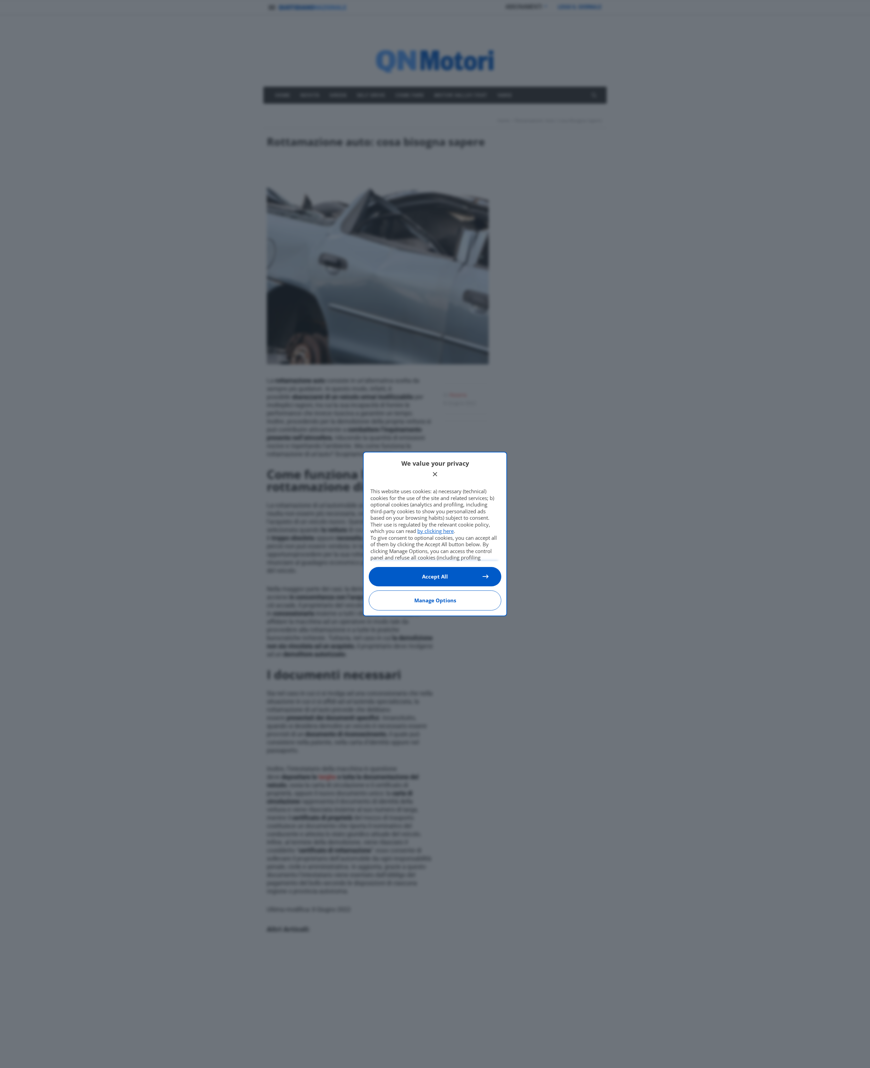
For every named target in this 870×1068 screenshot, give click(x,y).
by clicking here (435, 531)
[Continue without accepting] (435, 474)
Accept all (435, 576)
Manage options (435, 600)
